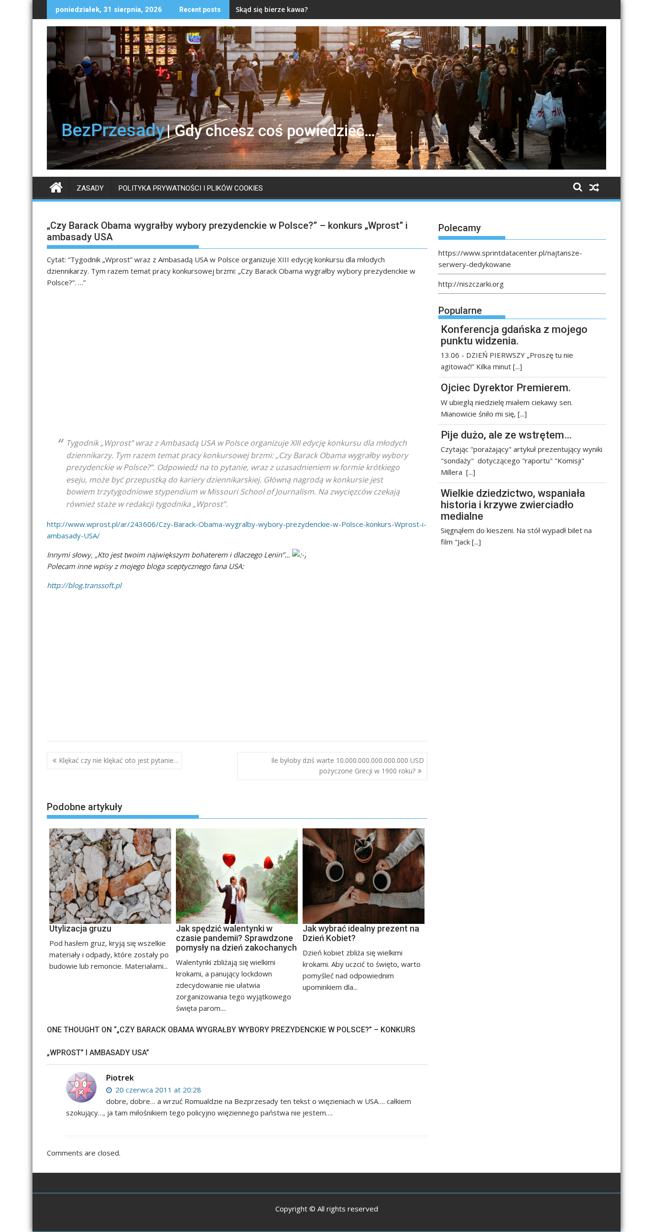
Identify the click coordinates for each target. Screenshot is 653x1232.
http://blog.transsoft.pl (84, 585)
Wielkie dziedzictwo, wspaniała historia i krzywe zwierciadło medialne (513, 504)
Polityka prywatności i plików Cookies (191, 188)
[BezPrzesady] (56, 186)
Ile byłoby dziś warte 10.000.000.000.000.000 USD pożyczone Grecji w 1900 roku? (347, 765)
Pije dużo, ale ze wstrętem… (506, 435)
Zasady (90, 188)
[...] (517, 366)
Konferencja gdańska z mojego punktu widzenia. (514, 335)
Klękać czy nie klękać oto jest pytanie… (119, 760)
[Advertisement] (237, 362)
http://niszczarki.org (471, 284)
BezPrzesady (112, 129)
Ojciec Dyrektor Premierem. (506, 388)
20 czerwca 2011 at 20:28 (157, 1089)
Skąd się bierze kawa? (272, 9)
